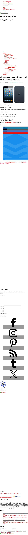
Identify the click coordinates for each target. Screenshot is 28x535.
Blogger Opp (23, 162)
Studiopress (9, 532)
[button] (5, 128)
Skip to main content (7, 1)
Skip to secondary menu (8, 2)
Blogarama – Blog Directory (6, 497)
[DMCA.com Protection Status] (6, 533)
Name (1, 306)
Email (1, 308)
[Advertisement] (14, 36)
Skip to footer (5, 5)
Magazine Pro (19, 531)
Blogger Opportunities (10, 162)
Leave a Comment (19, 82)
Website (1, 311)
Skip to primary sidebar (7, 3)
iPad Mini (7, 163)
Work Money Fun (11, 531)
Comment (2, 295)
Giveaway (2, 163)
